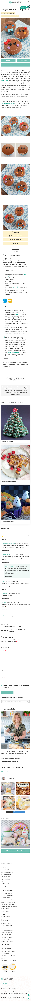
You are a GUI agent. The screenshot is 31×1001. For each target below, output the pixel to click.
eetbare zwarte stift (14, 352)
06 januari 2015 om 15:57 (16, 616)
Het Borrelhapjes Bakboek (8, 951)
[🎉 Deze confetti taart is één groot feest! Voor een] (8, 788)
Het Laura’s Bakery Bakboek (8, 950)
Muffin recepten (5, 881)
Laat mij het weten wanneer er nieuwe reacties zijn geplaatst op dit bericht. (16, 686)
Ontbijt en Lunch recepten (8, 902)
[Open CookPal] (28, 7)
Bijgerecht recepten (6, 893)
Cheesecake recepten (7, 872)
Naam (3, 670)
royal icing (16, 287)
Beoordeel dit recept (6, 644)
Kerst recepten (5, 939)
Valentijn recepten (6, 927)
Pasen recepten (5, 929)
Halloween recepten (6, 936)
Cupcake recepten (6, 874)
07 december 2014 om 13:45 (14, 593)
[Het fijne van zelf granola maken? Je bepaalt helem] (23, 788)
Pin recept (24, 60)
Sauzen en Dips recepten (8, 904)
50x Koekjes (4, 959)
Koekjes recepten (6, 879)
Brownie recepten (6, 869)
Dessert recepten (5, 876)
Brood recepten (5, 897)
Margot (5, 593)
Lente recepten (5, 911)
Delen (9, 60)
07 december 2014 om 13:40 (12, 581)
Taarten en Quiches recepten (9, 906)
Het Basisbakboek (6, 948)
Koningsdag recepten (7, 930)
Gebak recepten (5, 878)
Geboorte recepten (6, 923)
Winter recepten (5, 916)
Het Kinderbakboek (6, 953)
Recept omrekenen (15, 239)
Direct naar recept (15, 65)
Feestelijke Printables (9, 543)
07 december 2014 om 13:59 (21, 566)
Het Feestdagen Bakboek (8, 955)
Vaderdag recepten (6, 934)
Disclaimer (3, 988)
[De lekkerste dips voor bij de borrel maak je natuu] (8, 803)
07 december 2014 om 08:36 (14, 533)
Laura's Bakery (15, 2)
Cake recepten (5, 871)
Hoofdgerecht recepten (7, 899)
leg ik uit (17, 314)
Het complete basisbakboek (8, 960)
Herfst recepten (5, 915)
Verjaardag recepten (6, 925)
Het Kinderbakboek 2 (6, 957)
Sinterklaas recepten (6, 937)
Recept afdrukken (16, 236)
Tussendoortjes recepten (7, 885)
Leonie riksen (6, 616)
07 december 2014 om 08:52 (21, 543)
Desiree (5, 533)
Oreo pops (4, 80)
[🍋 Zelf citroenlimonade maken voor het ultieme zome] (23, 803)
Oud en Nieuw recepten (7, 941)
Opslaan (16, 232)
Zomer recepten (5, 913)
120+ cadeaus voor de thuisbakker (15, 850)
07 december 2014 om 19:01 (13, 602)
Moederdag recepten (6, 932)
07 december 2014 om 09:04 (20, 554)
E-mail (3, 677)
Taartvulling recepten (6, 887)
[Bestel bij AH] (5, 301)
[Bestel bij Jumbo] (10, 301)
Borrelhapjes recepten (7, 895)
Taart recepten (5, 883)
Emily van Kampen (8, 554)
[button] (12, 249)
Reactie (3, 650)
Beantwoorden (6, 539)
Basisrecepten (5, 867)
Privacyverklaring (12, 988)
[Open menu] (2, 2)
